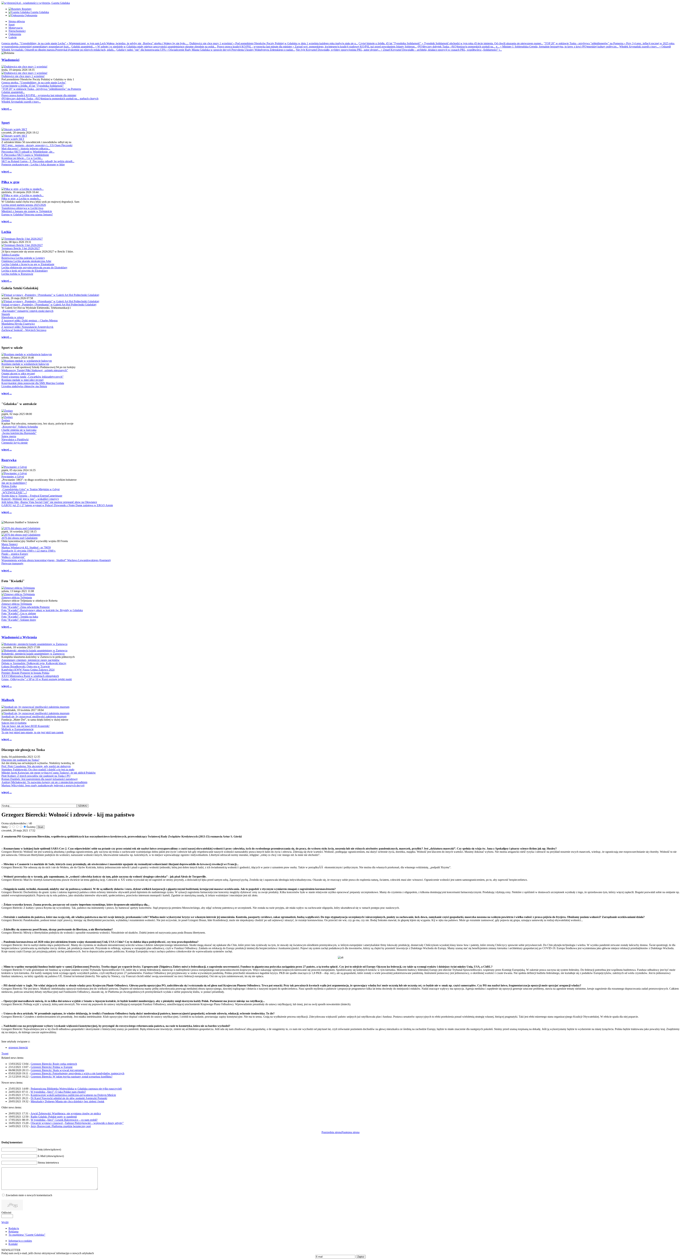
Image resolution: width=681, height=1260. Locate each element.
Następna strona (350, 1132)
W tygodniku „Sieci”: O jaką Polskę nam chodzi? (58, 1091)
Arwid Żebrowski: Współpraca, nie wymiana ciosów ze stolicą (66, 1113)
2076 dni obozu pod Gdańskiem (19, 537)
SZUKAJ (82, 805)
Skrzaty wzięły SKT (12, 138)
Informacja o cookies (20, 1240)
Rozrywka (8, 460)
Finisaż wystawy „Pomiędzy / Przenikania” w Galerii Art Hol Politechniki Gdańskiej (48, 304)
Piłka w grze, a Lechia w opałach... (21, 198)
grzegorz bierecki (18, 1047)
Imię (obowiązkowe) (49, 1149)
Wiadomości (10, 60)
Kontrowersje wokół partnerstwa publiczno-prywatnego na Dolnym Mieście (73, 1095)
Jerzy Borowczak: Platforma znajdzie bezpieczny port (61, 1126)
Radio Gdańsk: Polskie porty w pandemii (54, 1116)
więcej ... (6, 108)
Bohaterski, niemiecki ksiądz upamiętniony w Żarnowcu (33, 653)
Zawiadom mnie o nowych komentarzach (29, 1195)
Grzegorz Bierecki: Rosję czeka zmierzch (54, 1063)
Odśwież (6, 1212)
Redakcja (14, 1228)
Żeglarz (5, 420)
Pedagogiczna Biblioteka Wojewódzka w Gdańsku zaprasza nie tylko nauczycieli (76, 1088)
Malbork (7, 700)
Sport (5, 122)
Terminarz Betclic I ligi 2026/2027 (20, 248)
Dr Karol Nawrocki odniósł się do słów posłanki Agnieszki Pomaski (69, 1098)
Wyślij (5, 1222)
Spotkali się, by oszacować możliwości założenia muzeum (34, 716)
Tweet (4, 1053)
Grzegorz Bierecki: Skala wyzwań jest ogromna (57, 1070)
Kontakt (13, 1243)
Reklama (13, 1231)
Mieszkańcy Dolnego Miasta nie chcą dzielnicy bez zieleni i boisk (67, 1101)
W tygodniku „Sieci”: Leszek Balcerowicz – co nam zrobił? (64, 1119)
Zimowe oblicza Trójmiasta (16, 597)
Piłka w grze (10, 182)
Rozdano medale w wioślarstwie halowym (25, 363)
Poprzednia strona (332, 1132)
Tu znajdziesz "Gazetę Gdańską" (27, 1234)
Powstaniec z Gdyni (12, 476)
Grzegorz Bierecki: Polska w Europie (52, 1066)
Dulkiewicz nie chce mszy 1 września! (23, 76)
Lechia (6, 232)
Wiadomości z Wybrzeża (19, 637)
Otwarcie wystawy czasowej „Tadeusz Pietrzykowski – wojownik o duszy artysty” (77, 1123)
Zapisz (360, 1256)
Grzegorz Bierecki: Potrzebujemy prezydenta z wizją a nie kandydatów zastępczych (77, 1073)
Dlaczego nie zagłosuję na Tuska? (20, 759)
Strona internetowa (48, 1162)
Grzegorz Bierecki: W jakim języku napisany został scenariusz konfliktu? (71, 1076)
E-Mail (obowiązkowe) (51, 1156)
